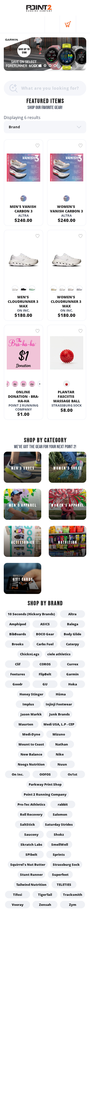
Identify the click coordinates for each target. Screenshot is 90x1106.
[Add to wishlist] (38, 146)
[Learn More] (45, 54)
